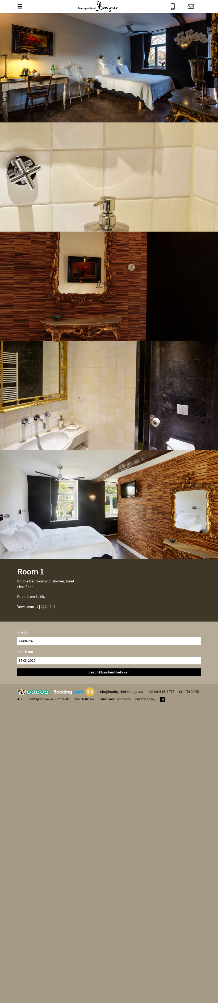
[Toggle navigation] (22, 6)
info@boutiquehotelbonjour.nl (121, 691)
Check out (25, 651)
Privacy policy (145, 699)
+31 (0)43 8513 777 (161, 691)
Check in (24, 632)
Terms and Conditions (115, 699)
